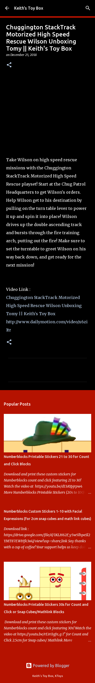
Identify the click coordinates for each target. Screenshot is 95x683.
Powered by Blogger (50, 665)
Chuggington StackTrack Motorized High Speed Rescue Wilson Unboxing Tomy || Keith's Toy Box (44, 305)
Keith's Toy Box (28, 8)
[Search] (88, 8)
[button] (9, 65)
